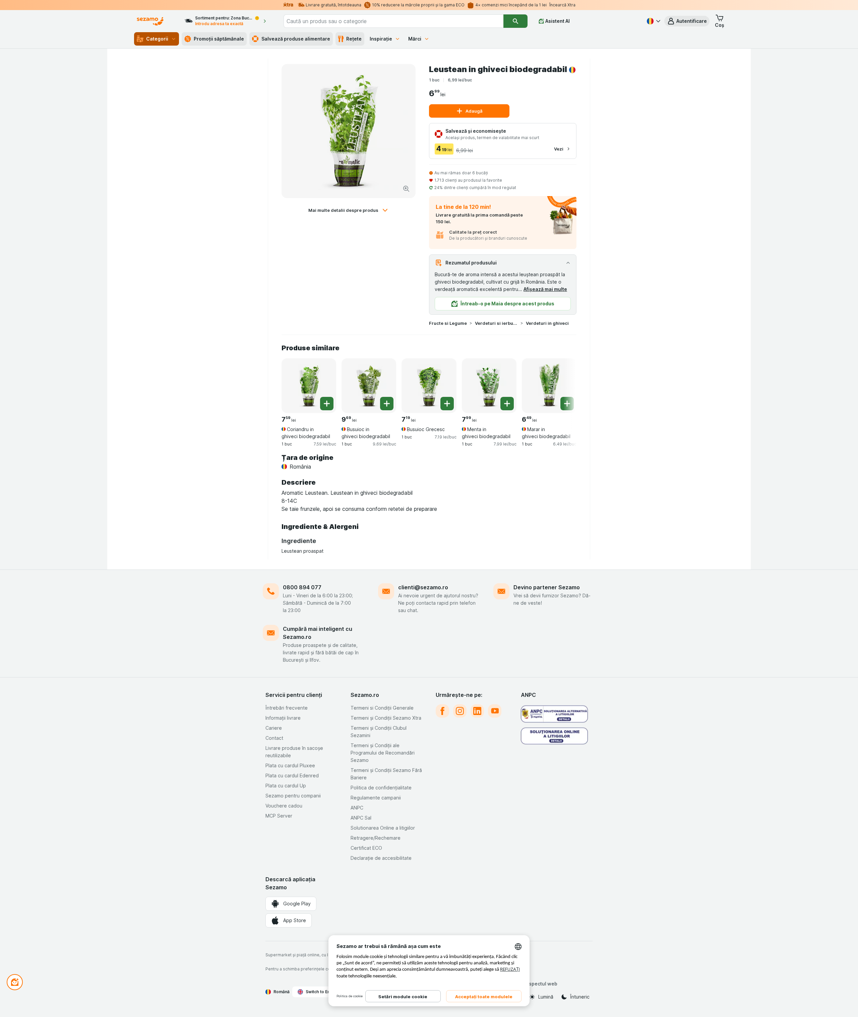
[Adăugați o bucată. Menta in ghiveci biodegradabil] (507, 403)
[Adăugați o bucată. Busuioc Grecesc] (447, 403)
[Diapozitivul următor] (563, 383)
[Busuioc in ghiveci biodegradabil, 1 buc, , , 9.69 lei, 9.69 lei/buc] (369, 385)
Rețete (354, 39)
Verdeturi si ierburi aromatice (496, 323)
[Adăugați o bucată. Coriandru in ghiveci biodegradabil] (326, 403)
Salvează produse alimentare (295, 39)
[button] (687, 21)
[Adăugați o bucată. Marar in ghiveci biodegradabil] (567, 403)
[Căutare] (515, 21)
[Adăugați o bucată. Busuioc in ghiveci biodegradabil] (386, 403)
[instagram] (460, 711)
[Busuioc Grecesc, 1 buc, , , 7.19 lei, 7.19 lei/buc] (429, 385)
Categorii (157, 39)
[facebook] (442, 711)
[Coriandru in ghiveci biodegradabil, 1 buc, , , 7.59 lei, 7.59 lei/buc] (309, 385)
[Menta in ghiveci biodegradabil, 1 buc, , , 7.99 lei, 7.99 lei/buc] (489, 385)
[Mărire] (406, 188)
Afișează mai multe (545, 289)
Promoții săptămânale (219, 39)
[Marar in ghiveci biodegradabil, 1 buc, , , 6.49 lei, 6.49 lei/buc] (549, 385)
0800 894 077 (302, 587)
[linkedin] (477, 711)
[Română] (653, 21)
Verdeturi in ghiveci (547, 323)
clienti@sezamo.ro (423, 587)
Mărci (414, 39)
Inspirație (381, 39)
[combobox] (393, 21)
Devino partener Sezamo (546, 587)
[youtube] (494, 711)
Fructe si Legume (448, 323)
